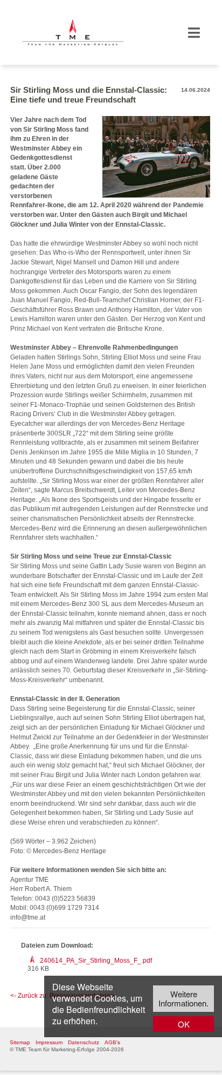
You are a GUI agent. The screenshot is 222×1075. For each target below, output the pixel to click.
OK (184, 1024)
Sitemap (20, 1042)
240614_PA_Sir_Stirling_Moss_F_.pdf (96, 960)
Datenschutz (83, 1042)
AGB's (112, 1042)
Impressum (49, 1042)
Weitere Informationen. (183, 998)
